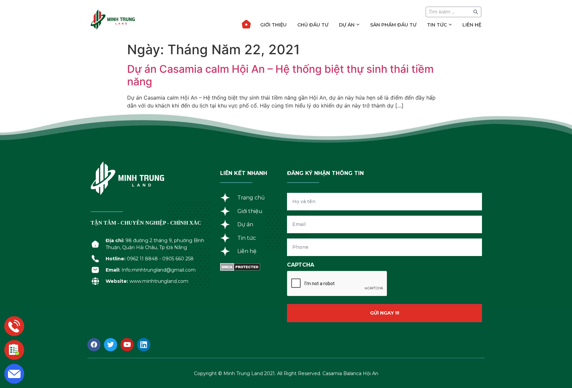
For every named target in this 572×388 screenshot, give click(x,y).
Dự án (347, 25)
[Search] (475, 12)
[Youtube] (127, 344)
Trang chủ (246, 24)
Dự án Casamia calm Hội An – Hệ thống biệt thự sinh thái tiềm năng (280, 75)
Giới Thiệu (273, 25)
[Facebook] (94, 344)
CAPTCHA (300, 265)
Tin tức (437, 25)
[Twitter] (110, 344)
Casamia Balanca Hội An (350, 373)
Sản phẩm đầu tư (393, 25)
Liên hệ (471, 25)
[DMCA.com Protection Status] (240, 269)
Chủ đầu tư (312, 25)
